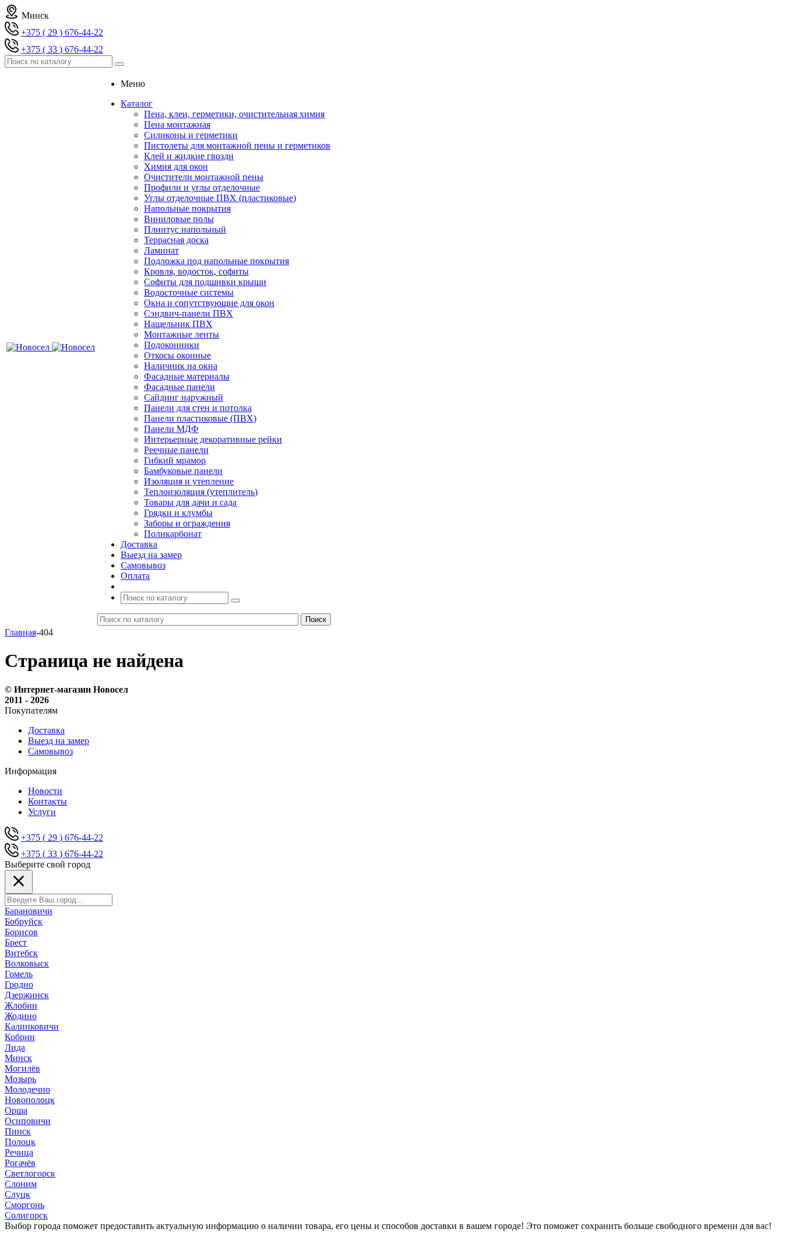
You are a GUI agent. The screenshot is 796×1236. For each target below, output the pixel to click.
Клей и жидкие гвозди (189, 156)
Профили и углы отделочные (202, 187)
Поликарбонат (173, 534)
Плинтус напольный (185, 229)
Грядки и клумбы (178, 513)
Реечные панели (176, 450)
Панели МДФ (171, 429)
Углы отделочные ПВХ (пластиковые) (220, 198)
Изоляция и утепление (189, 481)
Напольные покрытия (187, 208)
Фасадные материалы (187, 376)
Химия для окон (176, 166)
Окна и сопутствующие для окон (209, 303)
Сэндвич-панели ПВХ (188, 313)
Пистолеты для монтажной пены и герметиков (237, 145)
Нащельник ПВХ (178, 324)
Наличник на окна (180, 366)
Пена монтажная (177, 124)
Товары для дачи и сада (190, 502)
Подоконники (171, 345)
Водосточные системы (189, 292)
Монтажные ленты (181, 334)
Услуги (42, 812)
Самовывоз (50, 751)
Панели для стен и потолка (198, 408)
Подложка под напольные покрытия (216, 261)
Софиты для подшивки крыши (205, 282)
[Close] (19, 882)
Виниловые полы (179, 219)
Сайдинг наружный (183, 397)
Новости (45, 791)
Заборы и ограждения (187, 523)
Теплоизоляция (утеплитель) (201, 492)
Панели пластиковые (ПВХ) (200, 418)
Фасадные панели (179, 387)
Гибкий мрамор (175, 460)
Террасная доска (176, 240)
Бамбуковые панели (183, 471)
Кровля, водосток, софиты (196, 271)
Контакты (47, 801)
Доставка (46, 730)
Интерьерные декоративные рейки (213, 439)
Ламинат (161, 250)
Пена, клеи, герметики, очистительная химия (234, 114)
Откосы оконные (177, 355)
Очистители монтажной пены (203, 177)
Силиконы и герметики (191, 135)
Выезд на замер (58, 741)
